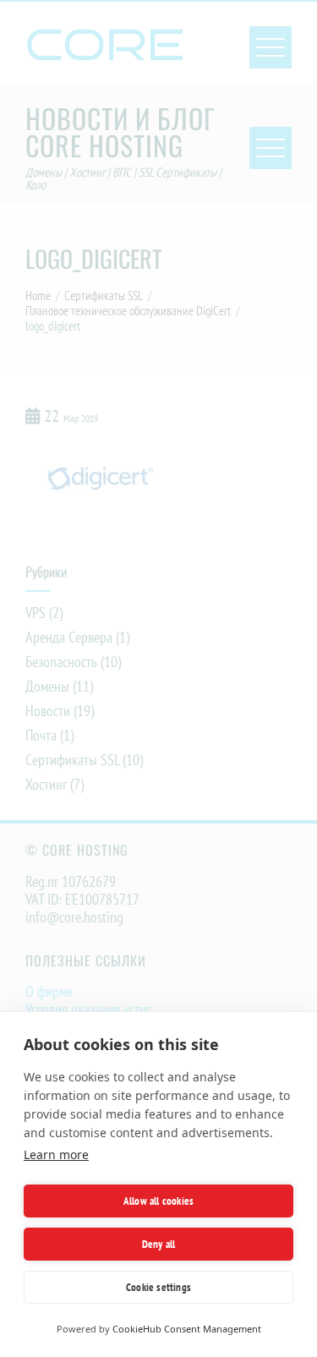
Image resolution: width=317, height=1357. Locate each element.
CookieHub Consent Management (186, 1328)
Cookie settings (158, 1287)
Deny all (159, 1244)
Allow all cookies (158, 1201)
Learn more (56, 1154)
